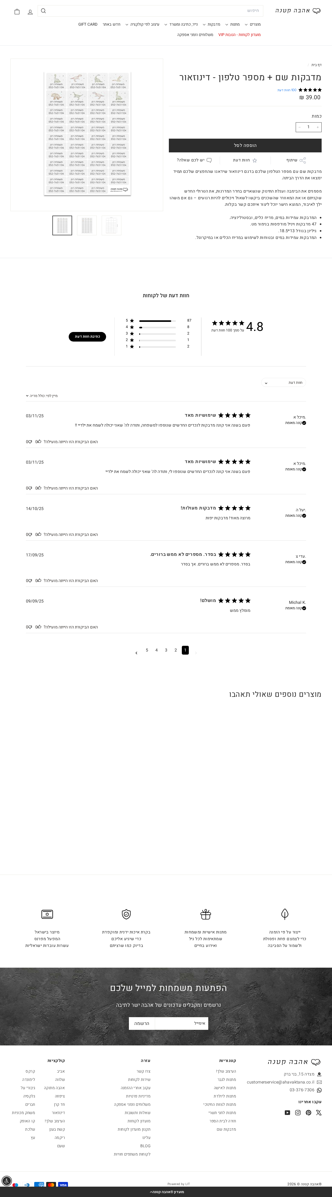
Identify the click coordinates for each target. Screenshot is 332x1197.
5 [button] (147, 650)
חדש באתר (111, 24)
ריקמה (60, 1138)
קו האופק (27, 1121)
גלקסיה (29, 1096)
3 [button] (166, 650)
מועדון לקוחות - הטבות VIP (239, 35)
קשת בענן (57, 1129)
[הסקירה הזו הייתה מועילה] (39, 442)
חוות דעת (241, 160)
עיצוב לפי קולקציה (144, 24)
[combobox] (150, 11)
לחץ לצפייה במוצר (294, 802)
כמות (317, 116)
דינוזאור (58, 1113)
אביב (61, 1071)
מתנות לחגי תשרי (222, 1113)
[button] (166, 1192)
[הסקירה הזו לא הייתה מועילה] (30, 442)
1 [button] (185, 650)
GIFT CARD (88, 24)
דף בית (316, 65)
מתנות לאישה (225, 1088)
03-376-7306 (302, 1090)
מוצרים (255, 24)
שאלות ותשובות (137, 1113)
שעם (61, 1146)
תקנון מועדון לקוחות (134, 1129)
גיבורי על (28, 1088)
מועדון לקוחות (139, 1121)
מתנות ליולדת (225, 1096)
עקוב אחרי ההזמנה (135, 1088)
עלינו (146, 1138)
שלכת (30, 1129)
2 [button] (176, 650)
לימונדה (28, 1079)
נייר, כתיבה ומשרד (183, 24)
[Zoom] (87, 135)
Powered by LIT (179, 1184)
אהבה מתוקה (54, 1088)
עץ (33, 1138)
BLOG (145, 1146)
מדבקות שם (226, 1129)
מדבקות (213, 24)
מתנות (234, 24)
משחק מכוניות (23, 1113)
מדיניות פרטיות (138, 1096)
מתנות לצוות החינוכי (219, 1104)
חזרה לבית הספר (223, 1121)
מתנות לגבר (227, 1079)
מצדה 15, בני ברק (299, 1074)
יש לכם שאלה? (190, 160)
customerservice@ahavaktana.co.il (290, 1082)
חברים (30, 1104)
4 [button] (156, 650)
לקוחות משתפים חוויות (132, 1154)
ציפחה (60, 1096)
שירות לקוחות (139, 1079)
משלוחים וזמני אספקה (195, 35)
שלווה (60, 1079)
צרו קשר (143, 1071)
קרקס (30, 1071)
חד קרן (59, 1104)
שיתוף (292, 160)
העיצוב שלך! (226, 1071)
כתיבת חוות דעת (87, 336)
